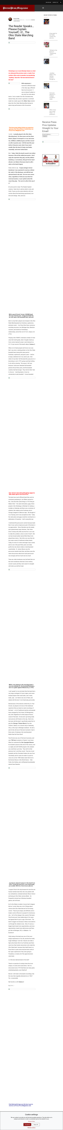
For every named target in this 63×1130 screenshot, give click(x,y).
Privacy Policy (31, 1121)
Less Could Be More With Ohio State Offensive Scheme (54, 45)
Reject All (36, 1124)
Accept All (27, 1124)
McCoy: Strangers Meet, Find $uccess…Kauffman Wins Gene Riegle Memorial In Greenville (54, 25)
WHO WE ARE (48, 2)
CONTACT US (55, 2)
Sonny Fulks (16, 18)
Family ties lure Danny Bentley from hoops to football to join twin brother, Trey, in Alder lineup (54, 65)
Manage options (31, 1127)
